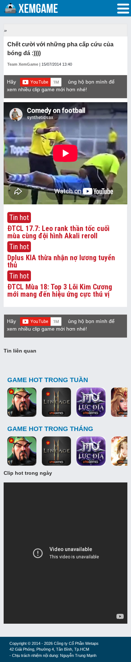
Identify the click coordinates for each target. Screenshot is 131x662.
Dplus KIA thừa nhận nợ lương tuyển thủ (61, 261)
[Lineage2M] (56, 402)
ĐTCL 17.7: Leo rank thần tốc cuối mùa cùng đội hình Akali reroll (58, 232)
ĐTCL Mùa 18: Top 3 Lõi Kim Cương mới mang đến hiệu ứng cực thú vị (59, 290)
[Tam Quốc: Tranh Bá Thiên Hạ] (21, 402)
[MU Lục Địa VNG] (91, 402)
